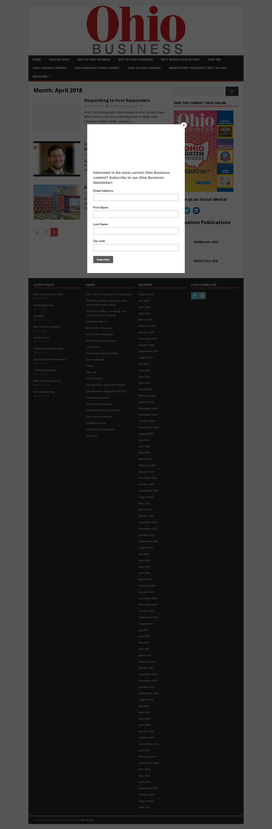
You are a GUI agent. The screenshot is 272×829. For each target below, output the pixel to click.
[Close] (184, 125)
